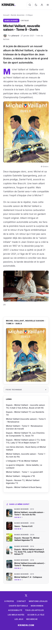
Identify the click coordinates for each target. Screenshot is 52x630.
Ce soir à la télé (35, 615)
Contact (21, 601)
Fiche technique (14, 390)
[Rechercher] (30, 4)
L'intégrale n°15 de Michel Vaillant (22, 461)
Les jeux (19, 619)
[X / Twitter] (26, 595)
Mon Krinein (37, 606)
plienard (15, 35)
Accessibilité (15, 610)
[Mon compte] (42, 4)
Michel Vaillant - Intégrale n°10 (20, 476)
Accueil (6, 15)
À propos (9, 601)
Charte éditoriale (18, 606)
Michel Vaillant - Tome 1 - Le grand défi (24, 472)
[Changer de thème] (36, 4)
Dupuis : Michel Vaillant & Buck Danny (24, 487)
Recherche (31, 619)
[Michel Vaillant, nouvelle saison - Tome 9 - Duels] (26, 355)
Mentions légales (38, 601)
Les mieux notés (16, 615)
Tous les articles (34, 610)
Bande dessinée (17, 15)
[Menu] (47, 4)
